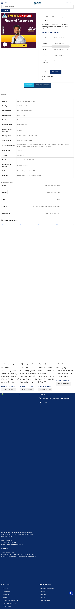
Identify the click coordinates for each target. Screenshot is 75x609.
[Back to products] (45, 21)
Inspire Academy (58, 16)
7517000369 (5, 542)
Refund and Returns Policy (10, 600)
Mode (44, 37)
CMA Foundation (45, 600)
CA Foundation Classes (47, 588)
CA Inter (42, 597)
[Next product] (47, 21)
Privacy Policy (7, 606)
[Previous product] (43, 21)
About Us (5, 588)
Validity (45, 55)
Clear (53, 63)
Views (44, 49)
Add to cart (56, 71)
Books (45, 43)
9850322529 (13, 542)
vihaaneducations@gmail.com (14, 544)
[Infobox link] (37, 5)
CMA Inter (43, 594)
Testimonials (6, 591)
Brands (49, 16)
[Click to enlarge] (5, 44)
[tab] (29, 85)
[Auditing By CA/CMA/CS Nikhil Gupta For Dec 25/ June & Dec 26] (65, 292)
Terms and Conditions (9, 603)
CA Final (42, 591)
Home (44, 16)
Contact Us (6, 594)
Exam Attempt (45, 61)
